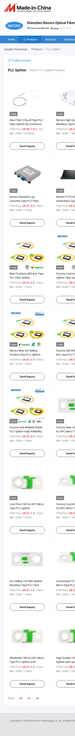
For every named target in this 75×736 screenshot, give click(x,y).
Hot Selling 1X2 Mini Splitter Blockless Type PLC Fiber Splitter (26, 585)
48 (37, 698)
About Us (50, 39)
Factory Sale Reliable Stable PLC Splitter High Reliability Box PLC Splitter (26, 431)
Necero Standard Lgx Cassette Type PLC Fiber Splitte (24, 201)
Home (11, 39)
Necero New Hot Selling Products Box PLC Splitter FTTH (25, 354)
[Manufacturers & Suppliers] (28, 7)
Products (32, 39)
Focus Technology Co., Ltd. (49, 720)
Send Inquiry (27, 146)
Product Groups (21, 60)
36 (29, 698)
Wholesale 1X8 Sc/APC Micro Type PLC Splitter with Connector (27, 662)
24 (20, 698)
